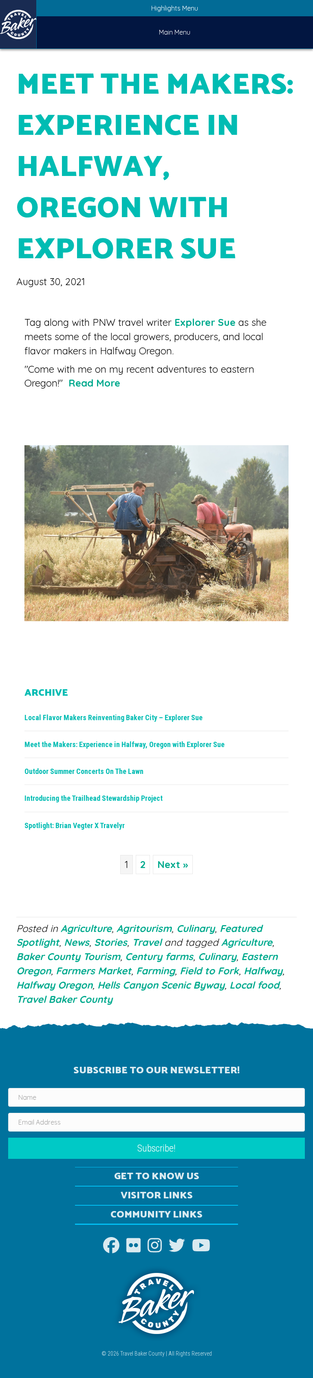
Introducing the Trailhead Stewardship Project (93, 798)
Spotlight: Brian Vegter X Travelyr (74, 825)
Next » (172, 864)
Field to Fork (209, 971)
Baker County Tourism (68, 956)
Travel (146, 942)
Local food (254, 985)
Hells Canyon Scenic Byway (161, 985)
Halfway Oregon (54, 985)
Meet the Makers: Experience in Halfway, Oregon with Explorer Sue (124, 744)
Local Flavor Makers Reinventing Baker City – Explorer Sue (113, 717)
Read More (94, 383)
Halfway (263, 971)
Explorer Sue (205, 322)
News (76, 942)
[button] (156, 1148)
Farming (155, 971)
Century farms (159, 956)
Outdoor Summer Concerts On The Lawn (83, 771)
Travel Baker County (64, 999)
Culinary (195, 928)
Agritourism (144, 928)
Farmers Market (93, 971)
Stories (110, 942)
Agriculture (86, 928)
